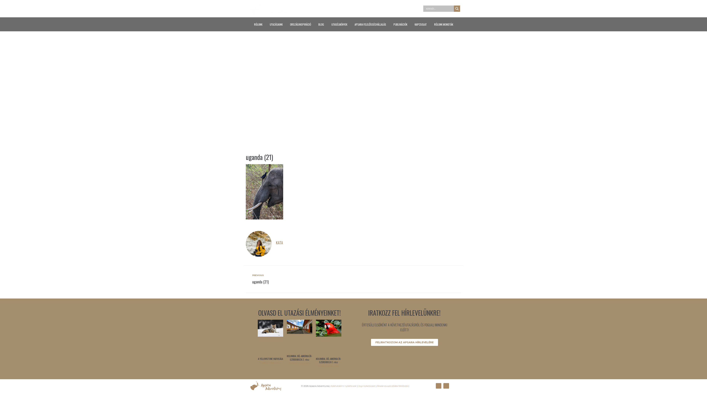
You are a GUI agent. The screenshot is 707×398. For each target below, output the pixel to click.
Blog (321, 24)
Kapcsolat (421, 24)
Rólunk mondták (443, 24)
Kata (279, 242)
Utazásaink (276, 24)
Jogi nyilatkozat (366, 386)
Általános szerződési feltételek (392, 386)
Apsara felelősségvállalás (370, 24)
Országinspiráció (300, 24)
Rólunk (258, 24)
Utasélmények (339, 24)
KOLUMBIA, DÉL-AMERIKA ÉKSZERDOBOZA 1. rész (328, 360)
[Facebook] (438, 386)
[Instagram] (446, 386)
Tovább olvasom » (270, 362)
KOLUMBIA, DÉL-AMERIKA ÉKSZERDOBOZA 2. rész (299, 357)
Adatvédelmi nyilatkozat (344, 386)
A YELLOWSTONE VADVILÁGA (270, 359)
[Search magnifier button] (457, 9)
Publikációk (400, 24)
